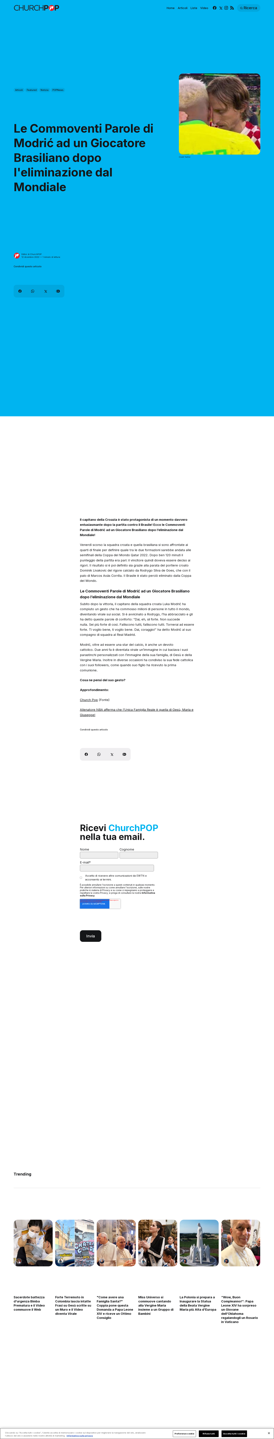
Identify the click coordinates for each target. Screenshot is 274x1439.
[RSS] (232, 8)
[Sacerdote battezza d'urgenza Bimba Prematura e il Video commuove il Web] (33, 1243)
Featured (32, 90)
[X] (220, 8)
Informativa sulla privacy (80, 1435)
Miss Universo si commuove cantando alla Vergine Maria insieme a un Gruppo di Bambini (155, 1305)
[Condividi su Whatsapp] (32, 291)
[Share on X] (45, 291)
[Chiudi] (268, 1433)
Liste (194, 8)
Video (204, 8)
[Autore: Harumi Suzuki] (60, 1261)
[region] (137, 1433)
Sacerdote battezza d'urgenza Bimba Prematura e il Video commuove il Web (29, 1303)
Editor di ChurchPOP (32, 254)
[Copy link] (58, 291)
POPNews (57, 90)
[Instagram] (226, 8)
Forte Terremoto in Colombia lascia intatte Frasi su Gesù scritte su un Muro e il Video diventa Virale (73, 1305)
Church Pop (89, 700)
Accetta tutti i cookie (234, 1433)
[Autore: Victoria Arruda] (18, 1261)
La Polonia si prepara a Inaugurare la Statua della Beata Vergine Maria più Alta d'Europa (198, 1303)
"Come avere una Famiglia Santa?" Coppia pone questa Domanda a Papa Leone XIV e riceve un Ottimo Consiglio (115, 1307)
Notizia (45, 90)
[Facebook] (214, 8)
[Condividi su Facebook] (20, 291)
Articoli (182, 8)
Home (171, 8)
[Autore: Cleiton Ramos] (102, 1261)
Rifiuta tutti (209, 1433)
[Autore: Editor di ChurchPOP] (17, 256)
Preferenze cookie (184, 1433)
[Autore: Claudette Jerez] (185, 1261)
